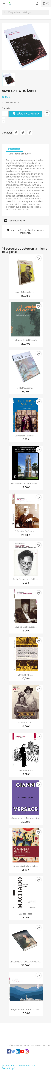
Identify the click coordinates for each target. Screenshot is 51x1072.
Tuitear (23, 132)
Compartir (16, 132)
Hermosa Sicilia (26, 770)
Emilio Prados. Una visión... (25, 579)
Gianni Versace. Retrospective (25, 818)
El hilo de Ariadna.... (25, 388)
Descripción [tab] (14, 148)
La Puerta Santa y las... (25, 435)
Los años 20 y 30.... (25, 722)
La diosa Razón (26, 913)
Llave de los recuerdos (26, 627)
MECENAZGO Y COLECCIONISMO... (25, 961)
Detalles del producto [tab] (20, 153)
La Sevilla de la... (25, 674)
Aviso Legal (40, 1045)
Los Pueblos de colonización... (25, 483)
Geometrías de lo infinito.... (25, 866)
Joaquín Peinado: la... (25, 292)
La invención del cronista (25, 340)
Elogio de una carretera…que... (25, 1009)
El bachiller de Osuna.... (25, 531)
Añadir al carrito (25, 113)
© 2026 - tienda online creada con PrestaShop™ (18, 1067)
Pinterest (30, 132)
